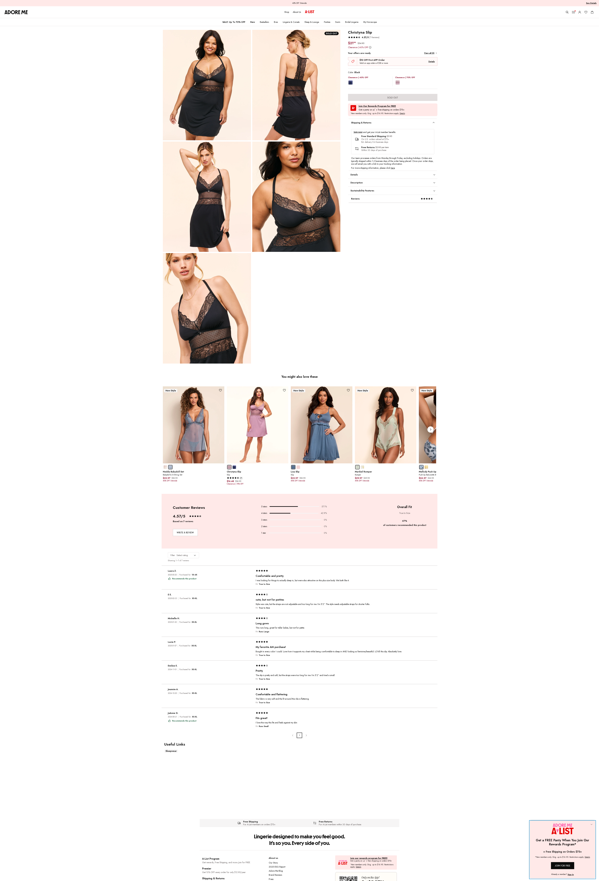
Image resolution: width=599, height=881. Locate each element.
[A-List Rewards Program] (310, 12)
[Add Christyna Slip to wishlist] (284, 390)
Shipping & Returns (213, 878)
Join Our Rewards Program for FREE (377, 106)
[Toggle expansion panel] (434, 123)
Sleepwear (171, 751)
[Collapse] (591, 824)
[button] (363, 37)
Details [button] (402, 113)
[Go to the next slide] (430, 429)
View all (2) (429, 53)
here (393, 168)
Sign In (571, 874)
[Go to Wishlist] (586, 12)
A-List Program (210, 859)
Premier (206, 868)
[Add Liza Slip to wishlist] (348, 390)
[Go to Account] (580, 12)
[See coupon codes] (573, 12)
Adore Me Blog (276, 870)
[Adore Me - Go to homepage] (16, 12)
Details (432, 61)
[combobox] (183, 555)
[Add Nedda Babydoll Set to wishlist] (220, 390)
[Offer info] (370, 47)
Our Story (273, 862)
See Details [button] (591, 3)
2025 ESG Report (277, 866)
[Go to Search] (567, 12)
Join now (358, 132)
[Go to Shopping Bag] (592, 12)
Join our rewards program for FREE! (368, 858)
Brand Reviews (275, 874)
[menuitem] (234, 22)
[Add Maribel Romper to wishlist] (412, 390)
